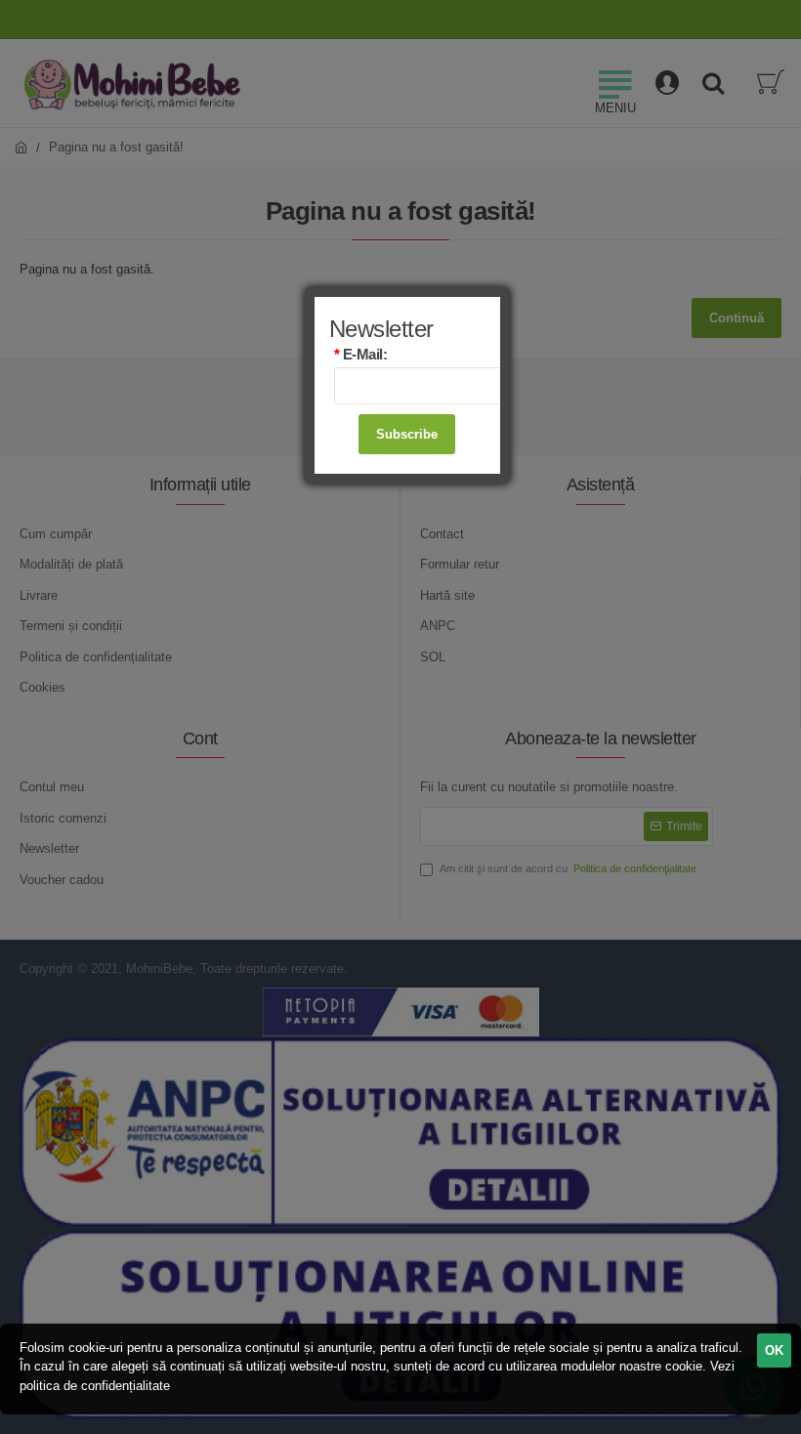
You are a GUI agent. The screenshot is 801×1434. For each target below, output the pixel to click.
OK (774, 1350)
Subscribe (407, 434)
